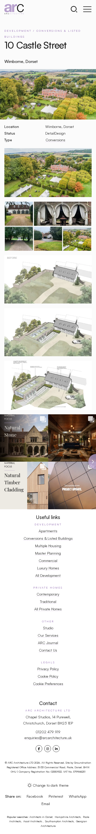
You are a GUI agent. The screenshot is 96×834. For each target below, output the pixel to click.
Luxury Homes (48, 568)
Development (48, 524)
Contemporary (48, 594)
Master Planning (48, 553)
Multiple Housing (48, 546)
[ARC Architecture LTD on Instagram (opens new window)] (47, 748)
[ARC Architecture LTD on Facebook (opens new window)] (38, 748)
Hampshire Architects (68, 817)
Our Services (48, 635)
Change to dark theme (51, 785)
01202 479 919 (48, 732)
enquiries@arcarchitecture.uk (48, 737)
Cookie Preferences (48, 683)
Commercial (48, 560)
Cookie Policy (48, 676)
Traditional (48, 601)
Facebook (35, 796)
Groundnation (82, 762)
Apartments (48, 531)
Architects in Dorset (40, 817)
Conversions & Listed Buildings (48, 538)
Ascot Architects (33, 821)
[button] (75, 9)
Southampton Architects (59, 821)
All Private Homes (48, 609)
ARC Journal (48, 643)
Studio (48, 628)
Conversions (55, 140)
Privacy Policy (48, 669)
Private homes (48, 587)
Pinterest (56, 796)
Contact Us (48, 650)
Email (45, 803)
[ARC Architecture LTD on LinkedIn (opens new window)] (56, 748)
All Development (48, 575)
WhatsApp (78, 796)
